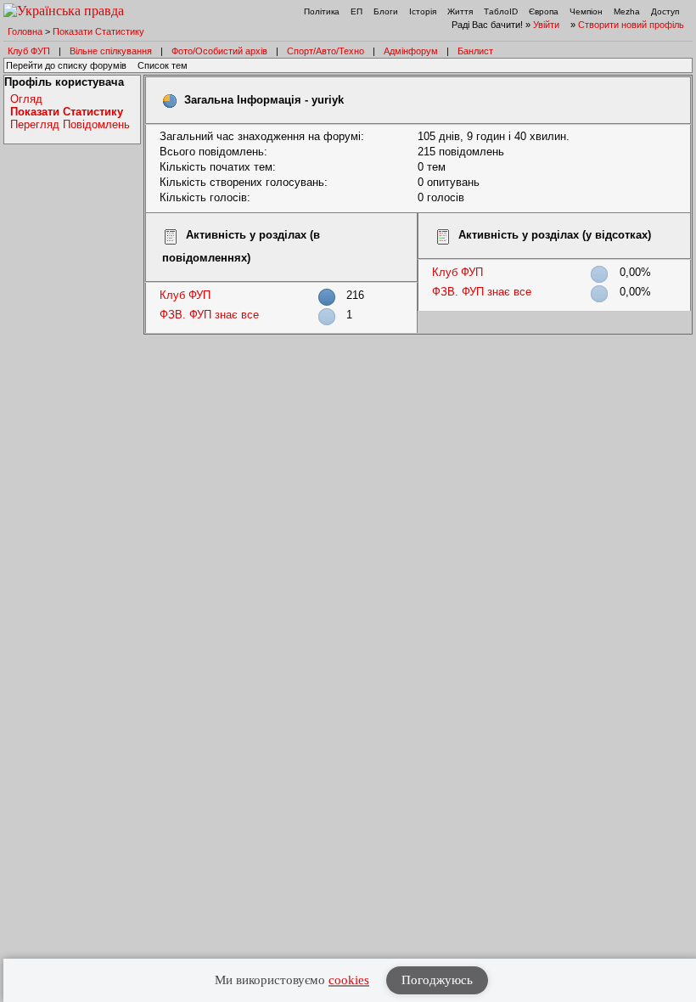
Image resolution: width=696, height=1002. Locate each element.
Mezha (627, 11)
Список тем (163, 65)
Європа (543, 11)
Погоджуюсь (437, 980)
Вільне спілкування (111, 51)
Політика (322, 11)
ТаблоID (501, 11)
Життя (460, 11)
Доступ (665, 11)
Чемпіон (586, 11)
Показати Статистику (98, 31)
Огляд (26, 99)
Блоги (385, 11)
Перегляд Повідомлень (70, 124)
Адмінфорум (411, 51)
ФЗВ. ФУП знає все (209, 314)
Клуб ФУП (29, 51)
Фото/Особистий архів (219, 51)
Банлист (475, 51)
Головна (25, 31)
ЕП (356, 11)
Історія (422, 11)
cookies (348, 980)
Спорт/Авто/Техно (325, 51)
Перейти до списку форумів (66, 65)
